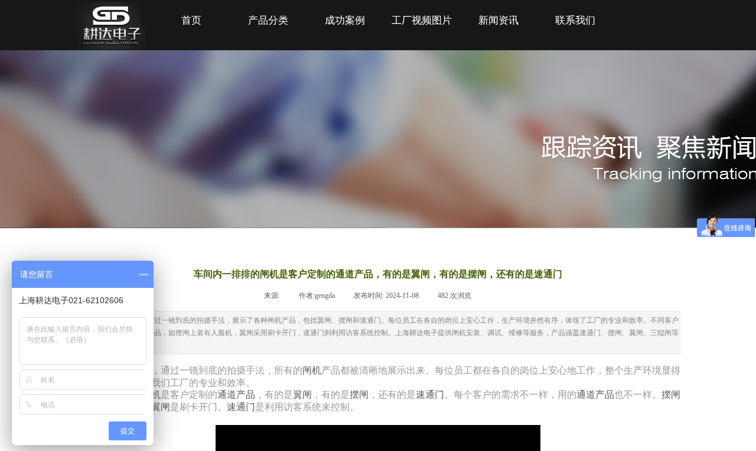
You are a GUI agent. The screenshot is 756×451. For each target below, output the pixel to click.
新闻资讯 (498, 20)
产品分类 (268, 20)
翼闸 (302, 395)
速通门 (430, 395)
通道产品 (236, 395)
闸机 (311, 370)
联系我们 (575, 20)
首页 (191, 20)
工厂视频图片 (422, 20)
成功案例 (345, 20)
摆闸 (359, 395)
